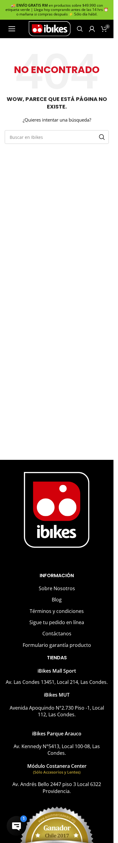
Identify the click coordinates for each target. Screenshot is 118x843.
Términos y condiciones (57, 611)
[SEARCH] (102, 137)
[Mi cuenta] (92, 29)
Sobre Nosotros (57, 588)
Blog (57, 599)
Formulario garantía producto (57, 645)
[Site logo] (49, 28)
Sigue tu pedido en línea (56, 622)
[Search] (80, 29)
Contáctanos (56, 633)
